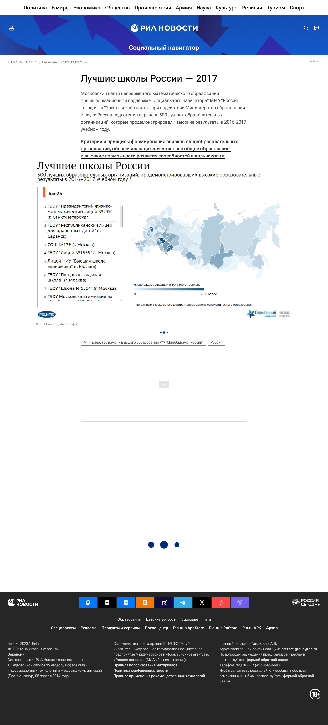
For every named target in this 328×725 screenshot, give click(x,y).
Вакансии (16, 654)
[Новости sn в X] (202, 602)
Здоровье (189, 619)
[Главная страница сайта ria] (164, 28)
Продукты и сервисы (120, 628)
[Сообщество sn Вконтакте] (126, 602)
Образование (129, 619)
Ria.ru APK (251, 628)
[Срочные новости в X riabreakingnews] (221, 602)
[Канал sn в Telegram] (183, 602)
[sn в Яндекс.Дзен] (107, 602)
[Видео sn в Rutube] (164, 602)
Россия (216, 342)
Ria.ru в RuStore (223, 628)
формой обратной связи (267, 660)
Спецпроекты (63, 628)
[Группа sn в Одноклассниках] (145, 602)
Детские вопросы (161, 619)
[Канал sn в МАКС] (88, 602)
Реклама (88, 628)
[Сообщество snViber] (240, 602)
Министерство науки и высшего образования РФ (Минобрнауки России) (143, 342)
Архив (272, 628)
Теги (207, 619)
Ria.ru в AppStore (188, 628)
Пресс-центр (156, 628)
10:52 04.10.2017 (22, 62)
